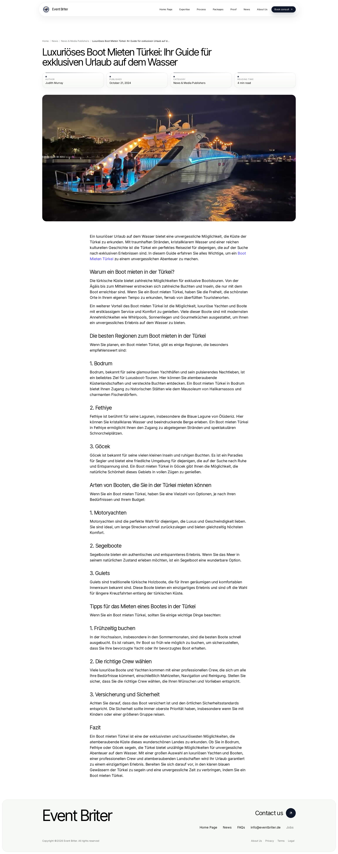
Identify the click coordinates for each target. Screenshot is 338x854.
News (55, 41)
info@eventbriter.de (266, 827)
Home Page (208, 827)
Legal (291, 840)
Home (45, 41)
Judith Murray (54, 83)
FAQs (241, 827)
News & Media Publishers (75, 41)
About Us (256, 840)
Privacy (269, 840)
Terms (280, 840)
